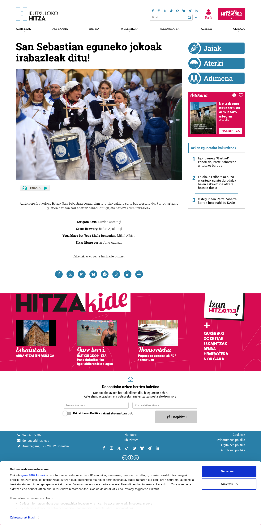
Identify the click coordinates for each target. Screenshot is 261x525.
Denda (210, 349)
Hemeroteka (216, 354)
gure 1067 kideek (33, 475)
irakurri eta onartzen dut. (103, 413)
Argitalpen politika (232, 445)
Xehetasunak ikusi (22, 517)
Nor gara (214, 359)
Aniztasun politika (233, 450)
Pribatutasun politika (231, 440)
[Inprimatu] (139, 274)
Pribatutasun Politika (86, 413)
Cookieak (239, 435)
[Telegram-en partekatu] (105, 274)
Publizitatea (130, 440)
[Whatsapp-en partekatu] (116, 274)
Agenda (206, 28)
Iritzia (94, 28)
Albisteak (23, 28)
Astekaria (60, 28)
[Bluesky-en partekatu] (93, 274)
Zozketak (214, 338)
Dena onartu (229, 471)
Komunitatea (169, 28)
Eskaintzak (215, 344)
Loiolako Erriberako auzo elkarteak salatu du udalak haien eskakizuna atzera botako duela (217, 182)
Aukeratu (227, 484)
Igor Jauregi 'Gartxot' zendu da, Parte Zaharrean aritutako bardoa (217, 161)
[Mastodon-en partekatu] (82, 274)
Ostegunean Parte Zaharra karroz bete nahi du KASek (217, 201)
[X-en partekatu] (70, 274)
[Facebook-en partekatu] (59, 274)
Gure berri (214, 333)
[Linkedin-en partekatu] (127, 274)
